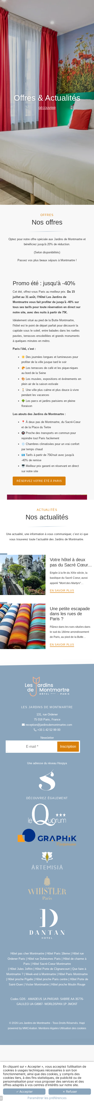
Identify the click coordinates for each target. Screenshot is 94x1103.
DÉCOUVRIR (47, 108)
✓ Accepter (24, 1091)
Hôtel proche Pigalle (20, 979)
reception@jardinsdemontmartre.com (48, 724)
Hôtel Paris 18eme (58, 953)
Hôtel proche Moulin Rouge (68, 984)
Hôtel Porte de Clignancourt (52, 969)
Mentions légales (48, 1028)
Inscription (68, 746)
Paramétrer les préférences (47, 1098)
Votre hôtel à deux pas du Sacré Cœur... (71, 562)
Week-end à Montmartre (41, 974)
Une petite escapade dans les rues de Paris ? (70, 613)
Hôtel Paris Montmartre (73, 974)
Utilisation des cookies (72, 1028)
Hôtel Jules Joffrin (21, 969)
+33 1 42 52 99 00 (48, 729)
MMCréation (30, 1028)
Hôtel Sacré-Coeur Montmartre (51, 963)
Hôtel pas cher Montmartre (27, 953)
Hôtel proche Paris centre (51, 979)
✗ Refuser (70, 1091)
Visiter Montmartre (37, 984)
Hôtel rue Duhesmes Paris (44, 958)
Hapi (82, 1022)
